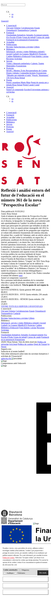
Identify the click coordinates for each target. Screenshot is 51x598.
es (12, 16)
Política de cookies (25, 344)
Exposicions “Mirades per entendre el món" (26, 74)
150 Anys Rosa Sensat (15, 78)
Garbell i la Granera (20, 54)
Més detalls (42, 573)
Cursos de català (42, 37)
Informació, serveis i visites (17, 51)
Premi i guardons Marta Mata (18, 82)
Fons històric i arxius (39, 56)
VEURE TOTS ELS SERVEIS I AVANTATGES (22, 306)
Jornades (29, 35)
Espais (37, 28)
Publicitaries (21, 573)
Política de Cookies (9, 558)
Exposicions (21, 66)
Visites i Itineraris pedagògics (18, 63)
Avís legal (13, 344)
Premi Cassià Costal (31, 85)
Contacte (33, 30)
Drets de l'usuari (40, 344)
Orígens (17, 28)
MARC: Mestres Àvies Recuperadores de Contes (26, 70)
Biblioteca (10, 122)
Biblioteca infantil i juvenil (35, 323)
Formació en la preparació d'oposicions (22, 40)
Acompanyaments (41, 35)
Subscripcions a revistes (23, 47)
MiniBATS (33, 54)
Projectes (42, 54)
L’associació (11, 112)
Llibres (37, 47)
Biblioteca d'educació (22, 56)
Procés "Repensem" (40, 75)
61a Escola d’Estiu (14, 37)
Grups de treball (28, 37)
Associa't (4, 21)
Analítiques (10, 573)
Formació (10, 115)
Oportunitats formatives (16, 35)
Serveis (9, 124)
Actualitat (10, 117)
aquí (20, 275)
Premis (9, 129)
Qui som (9, 28)
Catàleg (9, 56)
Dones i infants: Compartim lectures (21, 73)
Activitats (18, 59)
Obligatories (25, 570)
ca (12, 14)
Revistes (9, 47)
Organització (11, 30)
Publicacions (11, 120)
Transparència (23, 30)
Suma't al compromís (15, 89)
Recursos (10, 59)
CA (7, 12)
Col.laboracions (27, 28)
